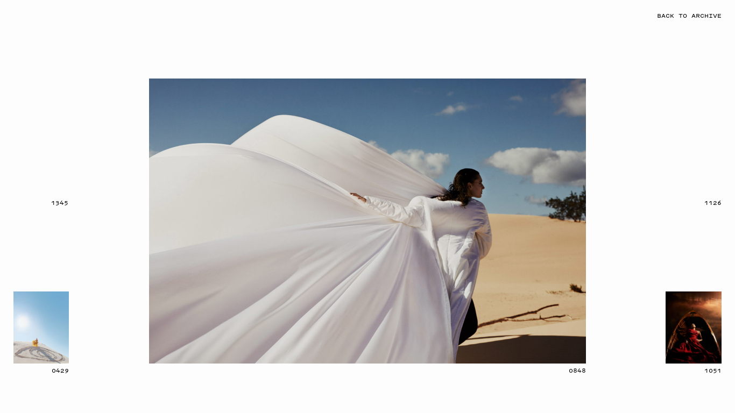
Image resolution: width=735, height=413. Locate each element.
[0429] (41, 327)
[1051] (694, 327)
